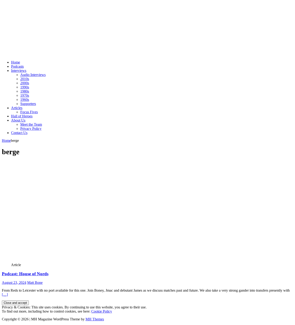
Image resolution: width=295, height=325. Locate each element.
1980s (24, 91)
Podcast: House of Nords (25, 273)
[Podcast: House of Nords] (129, 261)
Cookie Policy (101, 311)
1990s (24, 87)
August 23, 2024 (14, 282)
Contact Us (19, 133)
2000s (24, 83)
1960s (24, 100)
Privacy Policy (30, 129)
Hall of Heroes (21, 116)
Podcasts (17, 66)
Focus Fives (29, 112)
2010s (24, 79)
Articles (16, 108)
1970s (24, 95)
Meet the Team (31, 124)
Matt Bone (35, 282)
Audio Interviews (33, 75)
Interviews (18, 71)
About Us (18, 120)
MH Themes (95, 319)
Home (15, 62)
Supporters (28, 104)
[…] (5, 294)
